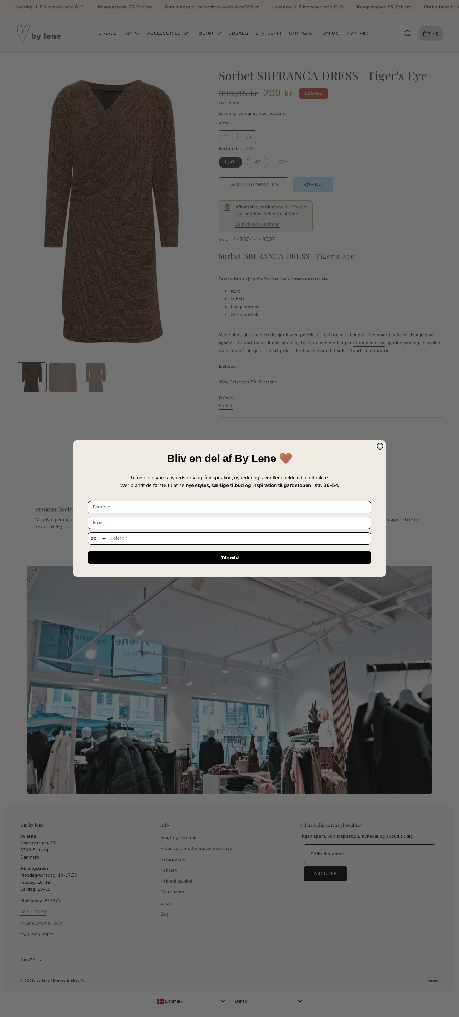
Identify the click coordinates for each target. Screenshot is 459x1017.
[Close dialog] (380, 446)
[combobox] (97, 538)
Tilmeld (230, 557)
